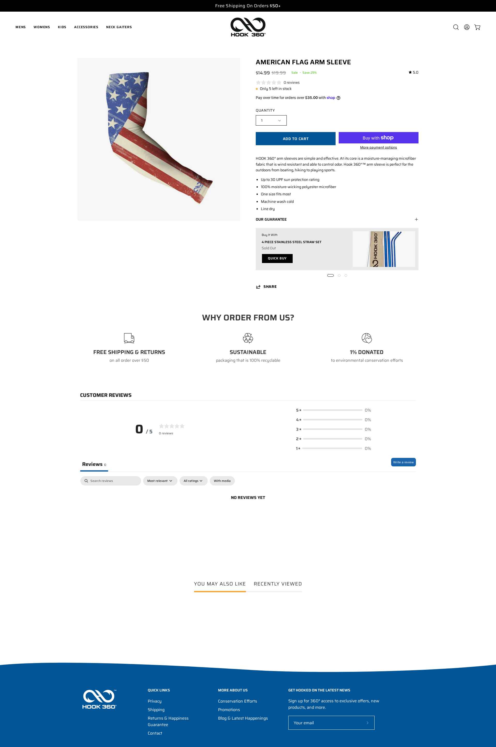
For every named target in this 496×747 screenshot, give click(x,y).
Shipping (156, 709)
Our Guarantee (271, 219)
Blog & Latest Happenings (243, 718)
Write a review (403, 462)
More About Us (233, 690)
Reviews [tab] (94, 464)
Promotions (229, 709)
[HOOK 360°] (248, 27)
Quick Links (159, 690)
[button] (456, 27)
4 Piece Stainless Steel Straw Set (291, 241)
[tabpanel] (248, 515)
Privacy (155, 701)
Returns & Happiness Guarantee (168, 721)
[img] (414, 72)
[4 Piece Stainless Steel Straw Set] (384, 249)
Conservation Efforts (237, 701)
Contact (155, 733)
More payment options (378, 147)
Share (270, 286)
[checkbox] (222, 481)
